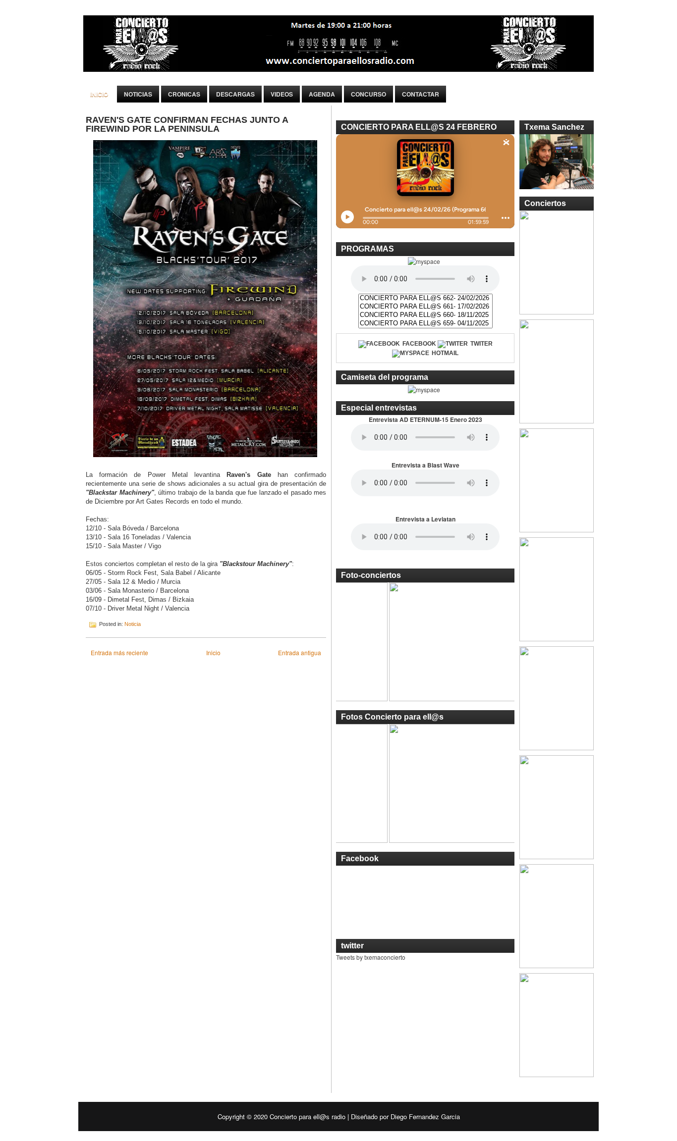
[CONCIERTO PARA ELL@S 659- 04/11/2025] (425, 323)
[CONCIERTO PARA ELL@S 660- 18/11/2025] (425, 315)
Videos (282, 94)
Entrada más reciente (119, 652)
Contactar (420, 94)
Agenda (322, 94)
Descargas (235, 94)
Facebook (419, 343)
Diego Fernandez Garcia (425, 1116)
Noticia (132, 624)
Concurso (368, 94)
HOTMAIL (445, 353)
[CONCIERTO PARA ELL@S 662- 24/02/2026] (425, 298)
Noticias (138, 94)
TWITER (481, 343)
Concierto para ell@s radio (307, 1116)
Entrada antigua (299, 652)
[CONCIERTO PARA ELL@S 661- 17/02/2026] (425, 307)
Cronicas (184, 94)
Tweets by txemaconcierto (370, 957)
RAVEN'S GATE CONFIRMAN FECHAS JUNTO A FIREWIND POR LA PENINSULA (187, 124)
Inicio (99, 94)
